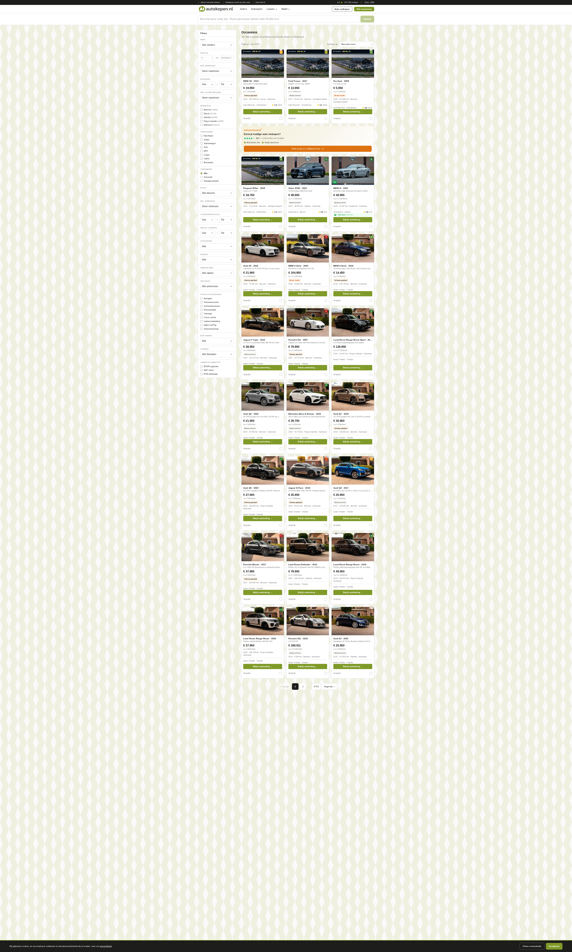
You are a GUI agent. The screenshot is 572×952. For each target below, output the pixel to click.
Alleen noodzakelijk (532, 946)
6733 (316, 686)
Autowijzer (256, 9)
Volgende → (330, 686)
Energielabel (206, 268)
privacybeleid (106, 946)
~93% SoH (345, 215)
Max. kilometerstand (210, 92)
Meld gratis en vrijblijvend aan (306, 148)
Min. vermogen (207, 201)
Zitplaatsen (206, 241)
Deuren (204, 254)
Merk (202, 40)
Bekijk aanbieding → (262, 112)
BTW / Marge (206, 336)
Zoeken (367, 19)
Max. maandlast (208, 66)
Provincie (205, 281)
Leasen (271, 9)
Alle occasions (364, 9)
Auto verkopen (342, 9)
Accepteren (554, 946)
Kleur (203, 188)
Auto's (243, 9)
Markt (284, 9)
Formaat (204, 349)
